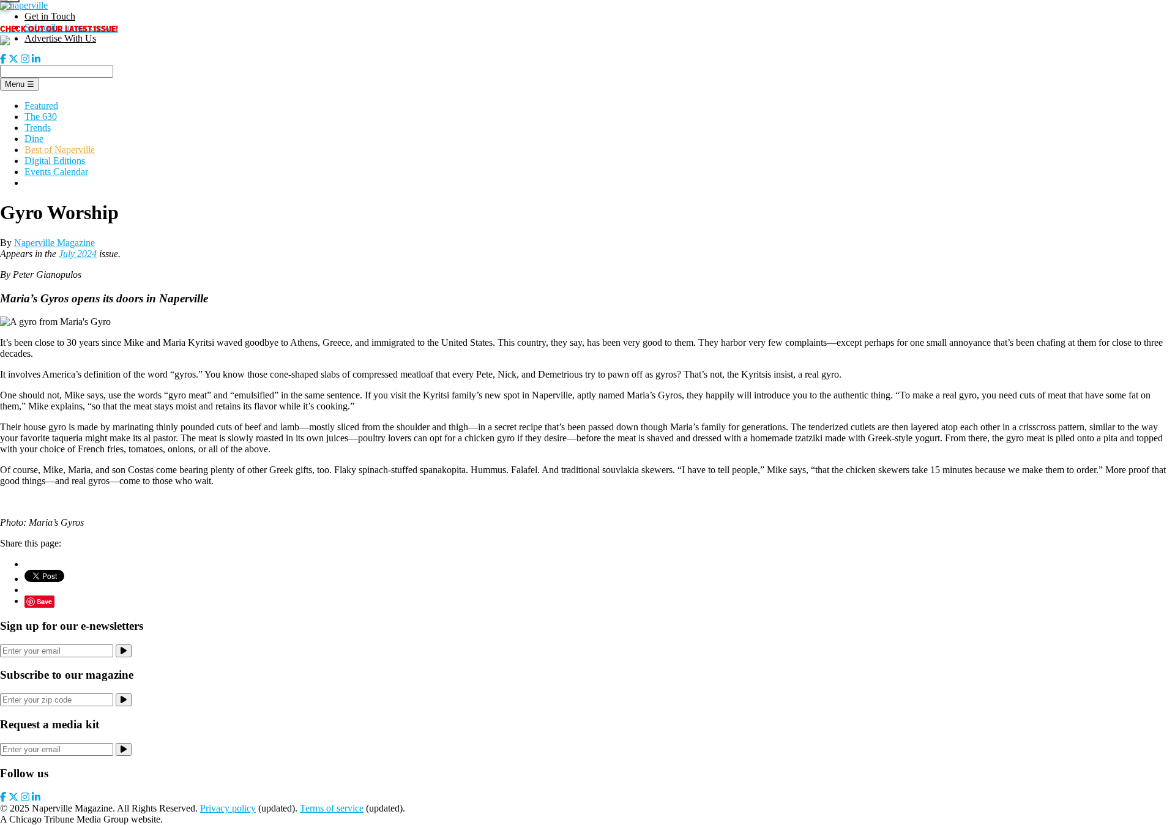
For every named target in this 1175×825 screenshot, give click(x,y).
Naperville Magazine (54, 242)
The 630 (40, 116)
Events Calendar (56, 171)
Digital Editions (54, 160)
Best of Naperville (59, 149)
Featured (41, 105)
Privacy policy (228, 808)
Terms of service (332, 808)
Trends (37, 127)
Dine (33, 138)
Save (44, 601)
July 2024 (78, 253)
